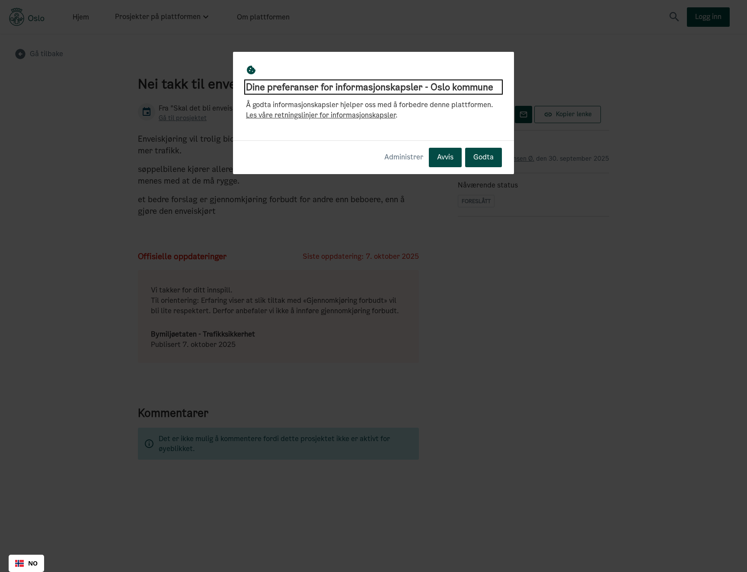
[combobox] (26, 563)
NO (33, 563)
